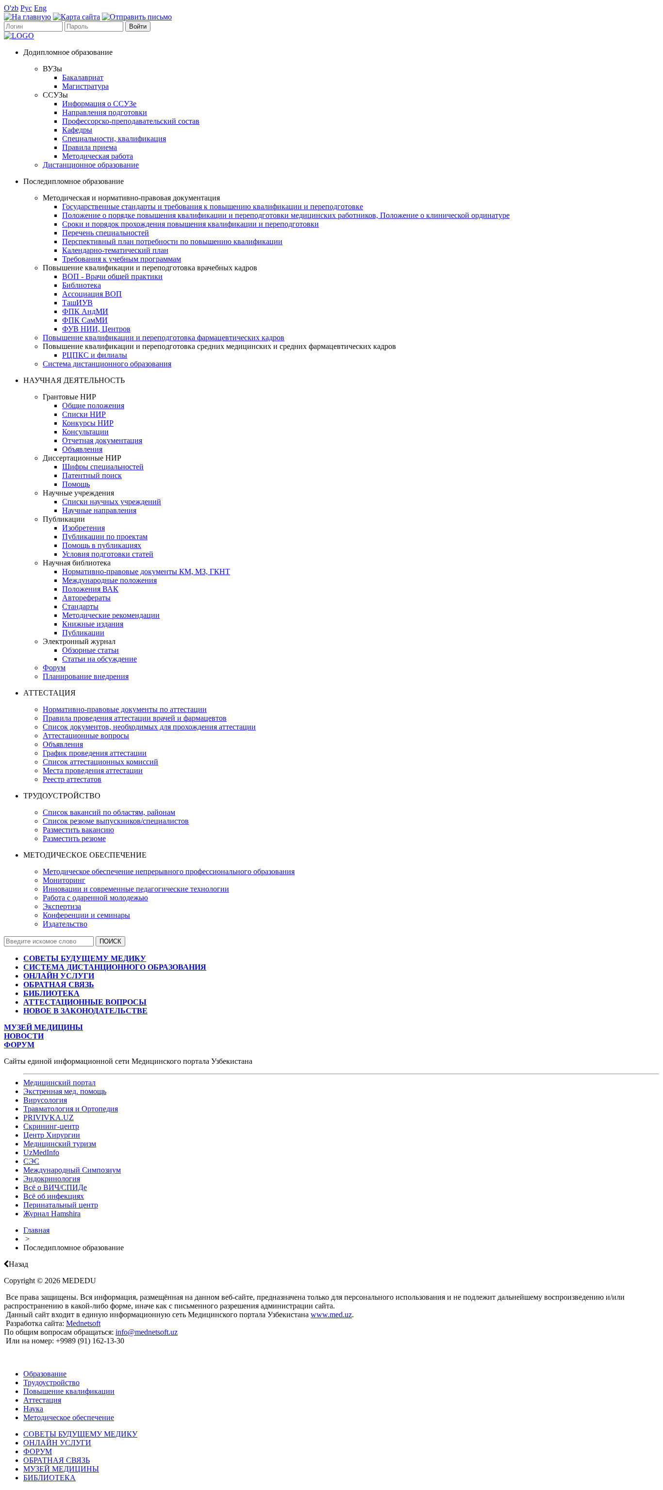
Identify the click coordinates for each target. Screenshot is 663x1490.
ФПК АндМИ (85, 311)
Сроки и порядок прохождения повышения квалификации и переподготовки (190, 224)
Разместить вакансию (78, 830)
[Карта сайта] (76, 17)
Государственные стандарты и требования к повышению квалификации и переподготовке (212, 206)
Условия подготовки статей (107, 554)
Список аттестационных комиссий (100, 762)
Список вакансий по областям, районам (109, 812)
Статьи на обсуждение (99, 659)
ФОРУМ (37, 1451)
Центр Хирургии (51, 1135)
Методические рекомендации (111, 615)
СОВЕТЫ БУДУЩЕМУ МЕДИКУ (80, 1434)
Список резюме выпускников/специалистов (116, 821)
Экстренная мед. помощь (64, 1091)
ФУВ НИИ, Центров (96, 329)
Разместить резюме (74, 838)
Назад (18, 1264)
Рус (26, 8)
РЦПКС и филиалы (94, 355)
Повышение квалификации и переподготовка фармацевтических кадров (163, 337)
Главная (36, 1230)
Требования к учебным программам (121, 259)
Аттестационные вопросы (86, 735)
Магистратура (85, 86)
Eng (40, 8)
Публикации (83, 633)
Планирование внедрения (86, 676)
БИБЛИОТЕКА (49, 1477)
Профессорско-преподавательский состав (130, 121)
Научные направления (99, 510)
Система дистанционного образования (107, 364)
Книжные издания (92, 624)
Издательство (65, 924)
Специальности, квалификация (114, 138)
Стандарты (80, 606)
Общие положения (93, 405)
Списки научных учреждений (111, 501)
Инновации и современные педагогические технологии (136, 889)
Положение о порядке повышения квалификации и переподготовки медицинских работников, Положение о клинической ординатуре (286, 215)
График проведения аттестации (95, 753)
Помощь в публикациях (101, 545)
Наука (33, 1409)
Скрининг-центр (51, 1126)
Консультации (85, 432)
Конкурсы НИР (88, 423)
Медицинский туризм (59, 1144)
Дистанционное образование (91, 165)
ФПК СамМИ (85, 320)
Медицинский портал (59, 1082)
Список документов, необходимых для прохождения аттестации (149, 727)
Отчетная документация (102, 440)
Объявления (82, 449)
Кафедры (77, 130)
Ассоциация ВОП (92, 294)
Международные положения (109, 580)
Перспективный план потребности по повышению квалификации (172, 241)
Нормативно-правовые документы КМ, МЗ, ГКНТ (146, 571)
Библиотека (81, 285)
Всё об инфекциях (53, 1196)
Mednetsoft (83, 1323)
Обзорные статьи (90, 650)
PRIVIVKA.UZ (48, 1117)
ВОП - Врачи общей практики (112, 276)
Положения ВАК (90, 589)
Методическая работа (97, 156)
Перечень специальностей (105, 233)
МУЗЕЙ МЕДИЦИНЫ (61, 1469)
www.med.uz (331, 1314)
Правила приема (89, 147)
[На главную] (27, 17)
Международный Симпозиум (72, 1170)
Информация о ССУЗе (99, 103)
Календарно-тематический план (115, 250)
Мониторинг (64, 880)
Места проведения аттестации (93, 770)
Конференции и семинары (86, 915)
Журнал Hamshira (52, 1213)
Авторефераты (86, 598)
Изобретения (83, 528)
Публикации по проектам (105, 536)
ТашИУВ (77, 302)
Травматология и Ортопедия (70, 1109)
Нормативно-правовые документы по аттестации (125, 709)
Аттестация (42, 1400)
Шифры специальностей (103, 467)
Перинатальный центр (60, 1205)
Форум (54, 667)
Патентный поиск (92, 475)
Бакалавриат (82, 77)
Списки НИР (84, 414)
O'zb (11, 8)
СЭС (31, 1161)
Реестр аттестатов (72, 779)
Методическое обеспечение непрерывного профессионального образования (169, 871)
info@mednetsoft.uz (147, 1332)
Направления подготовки (104, 112)
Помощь (76, 484)
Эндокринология (51, 1179)
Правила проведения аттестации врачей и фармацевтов (135, 718)
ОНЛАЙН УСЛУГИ (57, 1443)
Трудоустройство (51, 1382)
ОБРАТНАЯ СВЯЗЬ (56, 1460)
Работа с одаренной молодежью (95, 898)
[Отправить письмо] (137, 17)
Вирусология (45, 1100)
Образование (44, 1374)
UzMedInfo (41, 1152)
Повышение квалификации (69, 1391)
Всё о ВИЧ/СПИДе (55, 1187)
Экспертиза (62, 906)
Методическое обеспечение (68, 1417)
